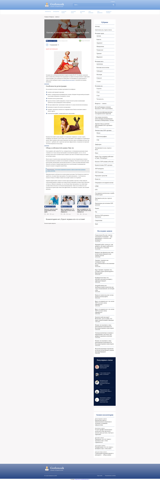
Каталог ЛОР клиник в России (104, 161)
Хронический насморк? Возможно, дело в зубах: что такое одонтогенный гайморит (104, 318)
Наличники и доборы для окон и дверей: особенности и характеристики (105, 400)
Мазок (98, 133)
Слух (98, 95)
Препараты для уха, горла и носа (103, 199)
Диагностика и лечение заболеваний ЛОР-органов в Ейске (103, 125)
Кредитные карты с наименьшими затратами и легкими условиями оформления (103, 422)
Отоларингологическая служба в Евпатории (104, 193)
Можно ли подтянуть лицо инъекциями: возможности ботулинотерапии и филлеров (104, 326)
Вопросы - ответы (54, 17)
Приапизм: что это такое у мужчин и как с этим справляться (103, 440)
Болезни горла (64, 12)
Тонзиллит (100, 50)
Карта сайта (99, 475)
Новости (97, 179)
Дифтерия (98, 144)
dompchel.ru (78, 479)
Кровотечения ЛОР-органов (103, 165)
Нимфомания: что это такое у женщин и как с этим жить (104, 447)
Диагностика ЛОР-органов (103, 130)
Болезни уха (82, 12)
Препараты (48, 11)
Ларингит (99, 43)
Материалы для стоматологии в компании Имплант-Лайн (105, 382)
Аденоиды (100, 64)
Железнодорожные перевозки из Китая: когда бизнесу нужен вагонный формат (104, 350)
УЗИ (98, 140)
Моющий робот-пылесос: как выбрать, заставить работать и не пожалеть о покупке (104, 246)
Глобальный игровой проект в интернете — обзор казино (104, 454)
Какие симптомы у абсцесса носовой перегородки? (104, 366)
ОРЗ (96, 189)
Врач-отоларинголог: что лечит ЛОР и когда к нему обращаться (104, 303)
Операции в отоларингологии (104, 182)
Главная (113, 1)
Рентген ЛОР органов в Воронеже (102, 216)
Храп (96, 224)
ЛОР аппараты (99, 12)
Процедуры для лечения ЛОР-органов (104, 204)
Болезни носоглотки (103, 67)
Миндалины (100, 46)
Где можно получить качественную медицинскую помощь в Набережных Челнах (104, 118)
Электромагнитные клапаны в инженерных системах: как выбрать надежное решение (104, 334)
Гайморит (100, 71)
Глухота (99, 88)
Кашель (99, 39)
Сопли (98, 81)
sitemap (97, 26)
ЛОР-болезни (90, 12)
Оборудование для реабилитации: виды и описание (105, 391)
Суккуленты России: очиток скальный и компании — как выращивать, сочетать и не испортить (103, 237)
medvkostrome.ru (85, 479)
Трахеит (99, 53)
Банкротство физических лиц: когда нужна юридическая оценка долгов (104, 254)
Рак (96, 212)
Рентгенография (102, 136)
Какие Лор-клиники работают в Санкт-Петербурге (104, 157)
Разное (97, 208)
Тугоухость (100, 99)
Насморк (99, 74)
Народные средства (101, 175)
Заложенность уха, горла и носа (103, 148)
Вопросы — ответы (109, 12)
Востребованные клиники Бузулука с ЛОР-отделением (104, 107)
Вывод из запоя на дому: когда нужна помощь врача (104, 295)
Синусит (99, 78)
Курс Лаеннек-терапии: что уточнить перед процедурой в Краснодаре (104, 271)
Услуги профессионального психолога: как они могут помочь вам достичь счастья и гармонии (104, 432)
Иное (96, 153)
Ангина (99, 36)
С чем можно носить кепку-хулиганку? (105, 373)
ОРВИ (96, 186)
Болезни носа (73, 12)
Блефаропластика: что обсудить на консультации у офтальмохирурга (103, 279)
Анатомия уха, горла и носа (103, 30)
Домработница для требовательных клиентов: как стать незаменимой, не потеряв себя (104, 288)
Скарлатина (98, 220)
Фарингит (100, 57)
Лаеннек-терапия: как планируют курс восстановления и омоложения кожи (104, 263)
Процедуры (56, 11)
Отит (98, 92)
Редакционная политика (110, 475)
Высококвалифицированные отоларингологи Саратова (103, 112)
